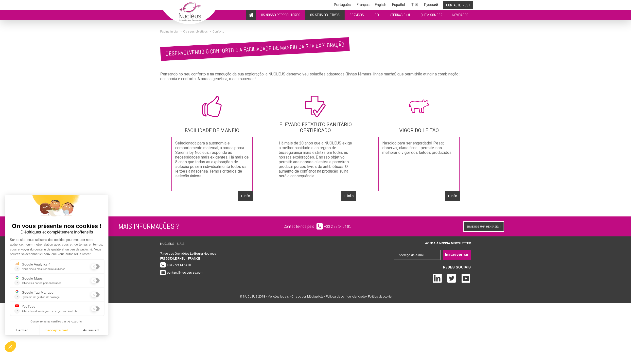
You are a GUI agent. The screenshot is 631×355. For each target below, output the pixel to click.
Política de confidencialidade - (347, 296)
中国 (414, 4)
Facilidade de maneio (212, 130)
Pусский (431, 4)
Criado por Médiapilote (307, 296)
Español (398, 4)
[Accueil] (251, 15)
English (380, 4)
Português (342, 4)
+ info (245, 196)
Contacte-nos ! (458, 5)
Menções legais (278, 296)
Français (363, 4)
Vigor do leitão (419, 130)
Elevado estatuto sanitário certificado (315, 127)
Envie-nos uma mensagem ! (484, 227)
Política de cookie (379, 296)
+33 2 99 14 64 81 (337, 226)
